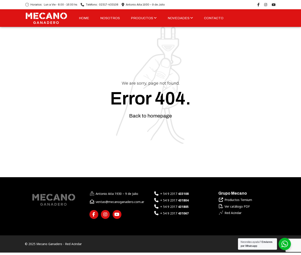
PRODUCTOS (142, 18)
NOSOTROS (110, 18)
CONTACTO (213, 18)
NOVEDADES (179, 18)
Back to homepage (150, 116)
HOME (84, 18)
